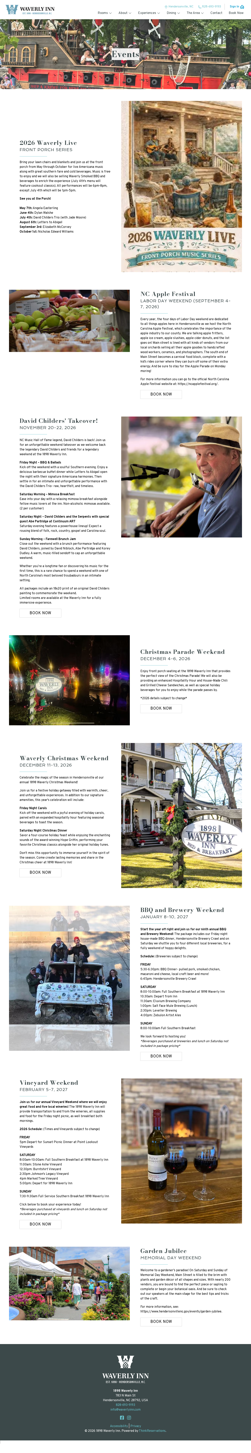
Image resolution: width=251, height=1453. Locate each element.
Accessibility (119, 1426)
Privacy (135, 1426)
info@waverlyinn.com (125, 1410)
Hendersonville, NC (180, 7)
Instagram (129, 1418)
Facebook (122, 1418)
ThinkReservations (152, 1431)
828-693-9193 (211, 7)
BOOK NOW (161, 394)
